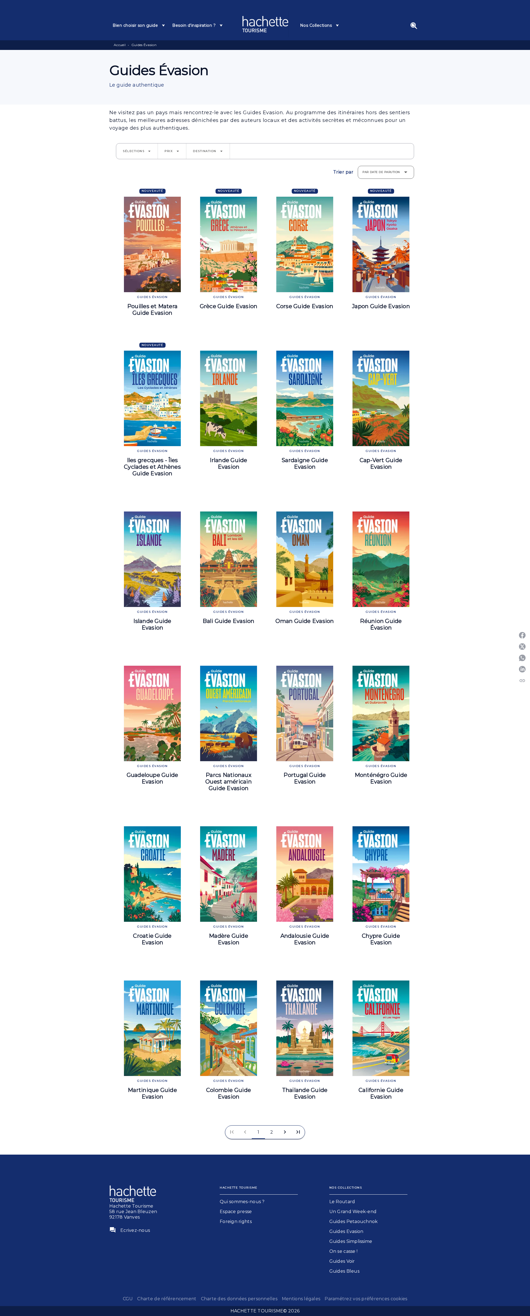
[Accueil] (265, 24)
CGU (128, 1298)
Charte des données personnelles (239, 1298)
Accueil (120, 45)
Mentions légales (301, 1298)
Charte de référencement (166, 1298)
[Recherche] (414, 26)
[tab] (139, 25)
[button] (137, 151)
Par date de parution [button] (381, 172)
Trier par (343, 172)
